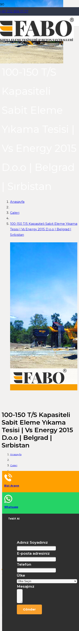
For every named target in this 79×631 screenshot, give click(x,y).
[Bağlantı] (37, 40)
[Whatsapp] (41, 499)
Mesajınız (25, 586)
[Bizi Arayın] (41, 477)
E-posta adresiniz (33, 553)
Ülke (21, 575)
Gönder (29, 609)
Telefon (24, 564)
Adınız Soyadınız (32, 542)
